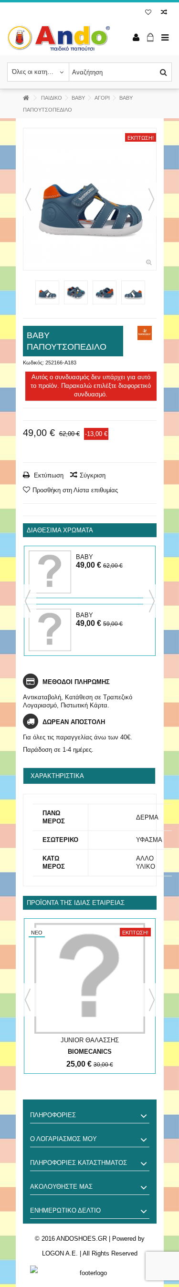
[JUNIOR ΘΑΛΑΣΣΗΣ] (90, 978)
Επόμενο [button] (151, 199)
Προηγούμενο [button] (28, 199)
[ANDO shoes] (58, 38)
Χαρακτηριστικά (57, 775)
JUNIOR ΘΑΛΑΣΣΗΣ (90, 1040)
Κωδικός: (33, 362)
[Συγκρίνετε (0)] (164, 13)
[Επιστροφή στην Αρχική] (26, 98)
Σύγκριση (92, 475)
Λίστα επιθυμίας (148, 13)
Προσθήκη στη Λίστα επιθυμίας (75, 490)
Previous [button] (27, 601)
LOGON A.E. (60, 1253)
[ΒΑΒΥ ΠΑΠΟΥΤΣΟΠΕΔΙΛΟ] (89, 199)
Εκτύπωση (47, 475)
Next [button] (151, 601)
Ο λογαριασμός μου (63, 1138)
